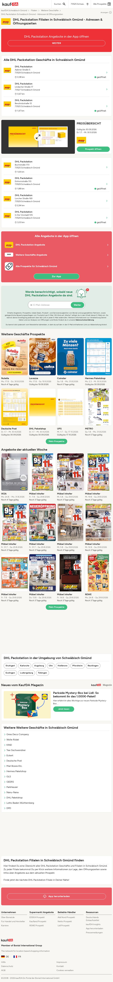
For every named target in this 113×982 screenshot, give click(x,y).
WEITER (56, 43)
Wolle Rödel (12, 739)
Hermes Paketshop (16, 771)
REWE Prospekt (36, 925)
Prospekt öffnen (93, 149)
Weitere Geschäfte (50, 11)
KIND (9, 744)
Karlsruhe (24, 665)
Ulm (51, 665)
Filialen (34, 11)
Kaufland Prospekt (37, 921)
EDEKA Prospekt (37, 917)
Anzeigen (104, 12)
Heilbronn (62, 665)
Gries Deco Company (17, 734)
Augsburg (39, 665)
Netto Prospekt (65, 921)
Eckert (9, 755)
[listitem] (14, 362)
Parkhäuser (12, 787)
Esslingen (10, 673)
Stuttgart (10, 665)
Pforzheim (77, 665)
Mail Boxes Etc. (14, 766)
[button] (56, 137)
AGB (3, 970)
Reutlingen (93, 665)
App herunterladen (94, 928)
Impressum (61, 962)
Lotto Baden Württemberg (20, 802)
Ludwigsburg (26, 673)
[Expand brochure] (38, 137)
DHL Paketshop (14, 797)
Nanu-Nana (12, 792)
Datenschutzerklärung (85, 320)
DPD (8, 808)
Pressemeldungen (94, 932)
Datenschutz (7, 966)
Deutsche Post (14, 760)
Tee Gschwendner (16, 750)
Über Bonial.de (8, 917)
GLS (8, 776)
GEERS (10, 781)
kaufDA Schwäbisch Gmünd (14, 11)
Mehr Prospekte (56, 441)
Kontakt (60, 966)
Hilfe (3, 962)
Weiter (77, 305)
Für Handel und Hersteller (13, 921)
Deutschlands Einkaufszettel (92, 919)
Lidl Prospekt (63, 925)
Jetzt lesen (63, 709)
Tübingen (42, 673)
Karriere (5, 925)
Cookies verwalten (65, 970)
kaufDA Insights (93, 924)
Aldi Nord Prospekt (66, 917)
